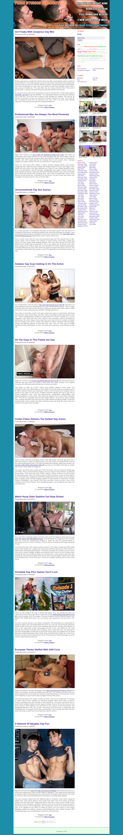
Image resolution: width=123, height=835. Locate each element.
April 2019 (92, 182)
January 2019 (93, 187)
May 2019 (92, 180)
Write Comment (50, 107)
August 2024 (81, 174)
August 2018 (93, 195)
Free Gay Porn (81, 68)
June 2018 (92, 197)
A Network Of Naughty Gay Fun (32, 723)
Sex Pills (95, 78)
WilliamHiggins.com (95, 60)
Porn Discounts (82, 81)
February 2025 (82, 171)
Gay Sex (91, 51)
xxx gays (103, 60)
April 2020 (92, 167)
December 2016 (94, 214)
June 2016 (92, 224)
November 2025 (82, 166)
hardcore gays (88, 54)
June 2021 (81, 216)
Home (79, 34)
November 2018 (94, 190)
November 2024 (82, 172)
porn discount (94, 58)
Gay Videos (100, 52)
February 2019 (93, 185)
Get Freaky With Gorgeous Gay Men (34, 31)
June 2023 (81, 184)
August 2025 (81, 167)
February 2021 (82, 219)
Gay (50, 105)
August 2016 (93, 221)
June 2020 (92, 164)
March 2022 (81, 201)
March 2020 (93, 169)
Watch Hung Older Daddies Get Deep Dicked (39, 496)
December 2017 (94, 201)
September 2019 (94, 175)
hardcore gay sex (99, 54)
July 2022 (81, 195)
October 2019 (93, 174)
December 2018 (94, 188)
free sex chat (85, 49)
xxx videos (81, 62)
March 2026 (81, 162)
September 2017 (94, 205)
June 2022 (81, 197)
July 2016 (92, 223)
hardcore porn (83, 56)
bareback (80, 46)
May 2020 (92, 166)
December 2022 (82, 190)
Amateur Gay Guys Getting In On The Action (39, 264)
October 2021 (82, 210)
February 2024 (82, 177)
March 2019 (93, 184)
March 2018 (93, 198)
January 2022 (82, 205)
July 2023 (81, 182)
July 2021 (81, 214)
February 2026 (82, 164)
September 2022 (83, 193)
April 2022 (81, 200)
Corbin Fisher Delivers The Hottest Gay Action (40, 419)
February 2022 (82, 203)
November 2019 (94, 172)
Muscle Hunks (85, 58)
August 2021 (81, 213)
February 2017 (93, 211)
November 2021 (82, 208)
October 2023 (82, 180)
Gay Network (101, 49)
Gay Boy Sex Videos (83, 70)
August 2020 (93, 162)
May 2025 (81, 169)
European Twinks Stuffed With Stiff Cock (37, 649)
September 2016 (94, 219)
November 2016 (94, 216)
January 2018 (93, 200)
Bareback (80, 78)
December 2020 (82, 223)
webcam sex (85, 60)
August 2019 (93, 177)
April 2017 (92, 210)
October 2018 (93, 192)
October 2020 (82, 224)
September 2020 (83, 226)
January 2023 (82, 188)
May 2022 (81, 198)
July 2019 (92, 179)
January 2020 (93, 171)
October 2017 (93, 203)
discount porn (91, 46)
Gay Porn (82, 51)
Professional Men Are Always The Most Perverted (42, 114)
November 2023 (82, 179)
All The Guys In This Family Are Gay (35, 339)
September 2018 (94, 193)
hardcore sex (97, 56)
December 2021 (82, 206)
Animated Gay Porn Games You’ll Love (36, 572)
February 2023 (82, 187)
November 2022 (82, 192)
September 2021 (83, 211)
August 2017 (93, 206)
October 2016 (93, 218)
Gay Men (93, 49)
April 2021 (81, 218)
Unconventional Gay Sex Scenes (33, 189)
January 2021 (82, 221)
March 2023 (81, 185)
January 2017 (93, 213)
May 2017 (92, 208)
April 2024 (81, 175)
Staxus (95, 80)
